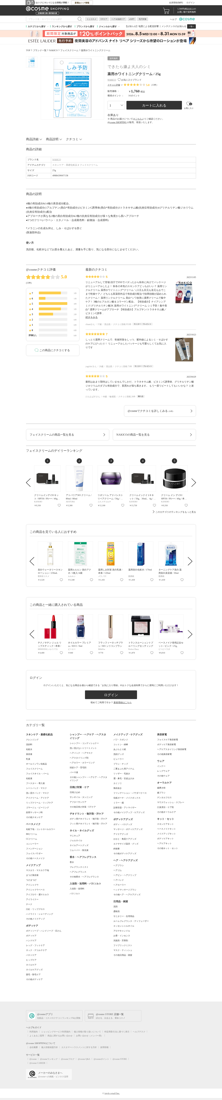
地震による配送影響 (148, 26)
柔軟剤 (116, 911)
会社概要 (33, 1047)
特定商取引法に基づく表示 (116, 1031)
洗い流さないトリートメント (83, 748)
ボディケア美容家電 (166, 744)
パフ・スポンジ (120, 739)
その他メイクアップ (35, 919)
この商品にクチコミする (54, 350)
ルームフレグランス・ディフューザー (131, 921)
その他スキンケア (34, 817)
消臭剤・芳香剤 (120, 940)
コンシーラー (32, 844)
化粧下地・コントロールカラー (40, 829)
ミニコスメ (91, 19)
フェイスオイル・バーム (37, 773)
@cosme (33, 1059)
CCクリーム (31, 839)
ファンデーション (34, 848)
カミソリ (117, 783)
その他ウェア (163, 776)
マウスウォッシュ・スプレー (170, 802)
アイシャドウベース (35, 890)
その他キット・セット (167, 848)
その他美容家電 (164, 754)
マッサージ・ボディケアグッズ (128, 829)
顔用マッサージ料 (34, 812)
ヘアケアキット (164, 843)
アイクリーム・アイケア (37, 798)
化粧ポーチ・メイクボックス (126, 798)
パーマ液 (74, 772)
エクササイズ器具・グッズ (125, 844)
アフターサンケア (78, 802)
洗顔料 (29, 744)
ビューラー (118, 759)
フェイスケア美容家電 (167, 739)
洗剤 (115, 906)
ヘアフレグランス (78, 872)
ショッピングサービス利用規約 (55, 1031)
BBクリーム (31, 834)
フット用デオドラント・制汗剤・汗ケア (88, 823)
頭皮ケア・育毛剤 (78, 767)
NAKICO (56, 159)
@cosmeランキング (49, 1059)
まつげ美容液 (32, 875)
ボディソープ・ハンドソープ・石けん (43, 931)
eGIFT (131, 19)
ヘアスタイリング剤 (79, 758)
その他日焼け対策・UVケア (83, 807)
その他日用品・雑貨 (122, 955)
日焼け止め (75, 792)
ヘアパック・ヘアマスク (81, 753)
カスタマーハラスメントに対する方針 (79, 1047)
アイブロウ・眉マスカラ (37, 894)
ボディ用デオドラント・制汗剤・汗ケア (88, 819)
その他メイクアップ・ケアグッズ (129, 812)
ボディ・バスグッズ (122, 824)
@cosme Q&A (84, 1059)
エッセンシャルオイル (123, 926)
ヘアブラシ (118, 865)
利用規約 (33, 1031)
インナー (161, 766)
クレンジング (32, 739)
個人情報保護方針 (49, 1047)
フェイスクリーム (89, 165)
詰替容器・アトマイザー (124, 807)
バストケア (31, 955)
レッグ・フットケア (35, 945)
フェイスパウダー (34, 853)
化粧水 (29, 749)
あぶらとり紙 (119, 749)
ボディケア (31, 935)
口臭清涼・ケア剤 (165, 807)
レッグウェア (163, 771)
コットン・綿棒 (120, 744)
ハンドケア (31, 940)
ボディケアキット (165, 838)
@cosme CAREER (37, 1063)
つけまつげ (31, 880)
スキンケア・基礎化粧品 (64, 165)
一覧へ (191, 26)
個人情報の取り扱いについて (87, 1031)
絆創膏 (116, 848)
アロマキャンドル (121, 931)
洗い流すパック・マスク (37, 793)
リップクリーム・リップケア (39, 803)
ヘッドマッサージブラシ (124, 890)
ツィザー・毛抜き (121, 773)
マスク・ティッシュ (122, 950)
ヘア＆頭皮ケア (118, 19)
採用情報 (104, 1047)
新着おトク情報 (82, 3)
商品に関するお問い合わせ (60, 1035)
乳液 (28, 759)
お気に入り (59, 505)
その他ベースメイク (35, 858)
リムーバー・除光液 (79, 850)
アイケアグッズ (120, 834)
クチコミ (72, 139)
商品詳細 (32, 139)
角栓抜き (117, 788)
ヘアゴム (117, 870)
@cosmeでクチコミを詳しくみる (150, 410)
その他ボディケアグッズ (124, 853)
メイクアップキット (166, 834)
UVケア (104, 19)
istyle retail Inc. (112, 1093)
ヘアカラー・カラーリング (82, 762)
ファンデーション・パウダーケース (130, 793)
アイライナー (32, 899)
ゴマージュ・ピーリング (37, 807)
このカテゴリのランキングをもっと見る (175, 512)
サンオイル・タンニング (81, 797)
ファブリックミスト (122, 945)
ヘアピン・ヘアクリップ (124, 875)
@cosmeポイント (101, 1059)
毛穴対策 (142, 19)
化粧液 (29, 778)
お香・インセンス (121, 935)
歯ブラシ (161, 792)
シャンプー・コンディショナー (84, 743)
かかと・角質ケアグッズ (124, 839)
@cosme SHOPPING (117, 122)
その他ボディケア (34, 979)
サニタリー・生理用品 (123, 916)
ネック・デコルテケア (36, 950)
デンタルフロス (164, 797)
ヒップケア (31, 960)
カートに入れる (154, 105)
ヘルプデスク (139, 1031)
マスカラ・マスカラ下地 (37, 870)
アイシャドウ (32, 885)
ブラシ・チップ (120, 764)
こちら (138, 119)
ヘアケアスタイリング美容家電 (171, 749)
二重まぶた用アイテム (123, 769)
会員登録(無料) (176, 2)
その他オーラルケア (166, 812)
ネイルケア (31, 965)
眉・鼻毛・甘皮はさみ (123, 778)
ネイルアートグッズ (79, 845)
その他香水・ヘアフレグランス (84, 877)
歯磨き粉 (161, 788)
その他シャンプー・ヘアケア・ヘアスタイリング (88, 779)
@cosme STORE (120, 1059)
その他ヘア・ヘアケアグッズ (126, 894)
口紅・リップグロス (35, 909)
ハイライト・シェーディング (39, 914)
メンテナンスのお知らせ (173, 26)
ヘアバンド (118, 880)
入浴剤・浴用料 (77, 888)
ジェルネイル (76, 840)
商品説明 (52, 139)
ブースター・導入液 (35, 783)
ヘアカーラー (119, 885)
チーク (29, 904)
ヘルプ (173, 19)
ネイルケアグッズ (34, 969)
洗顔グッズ (118, 754)
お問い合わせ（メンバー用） (89, 1035)
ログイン (190, 2)
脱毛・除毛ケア (33, 974)
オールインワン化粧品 (36, 764)
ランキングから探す (62, 26)
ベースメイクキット (166, 829)
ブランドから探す (85, 26)
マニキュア (75, 835)
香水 (72, 862)
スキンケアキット (165, 824)
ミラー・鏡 (118, 803)
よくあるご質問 (36, 1035)
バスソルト (75, 893)
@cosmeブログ (67, 1059)
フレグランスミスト (79, 867)
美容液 (29, 754)
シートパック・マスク (36, 788)
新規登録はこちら (123, 702)
